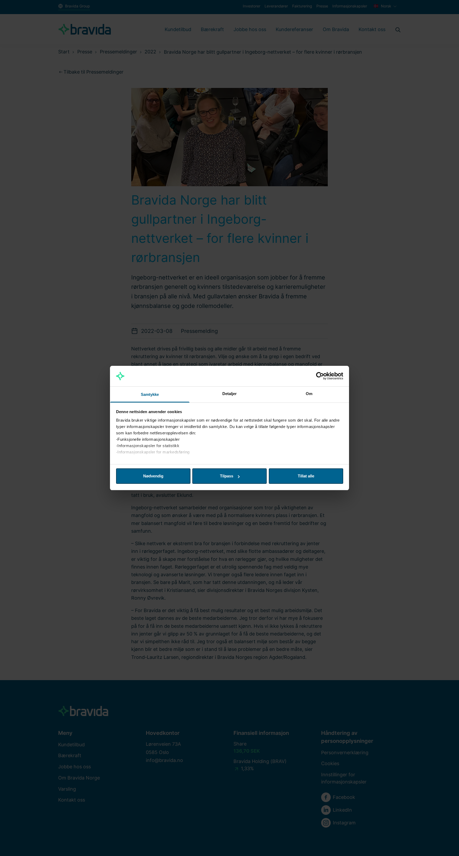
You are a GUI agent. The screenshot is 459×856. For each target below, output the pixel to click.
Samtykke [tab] (150, 394)
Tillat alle (306, 476)
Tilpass (226, 476)
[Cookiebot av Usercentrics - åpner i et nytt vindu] (320, 376)
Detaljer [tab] (229, 393)
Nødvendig (153, 476)
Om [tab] (309, 393)
